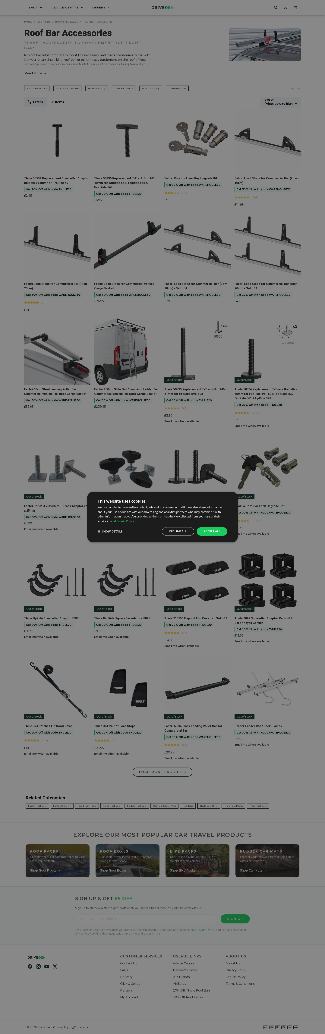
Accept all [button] (212, 531)
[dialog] (162, 517)
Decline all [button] (178, 531)
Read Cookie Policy (121, 521)
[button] (110, 531)
